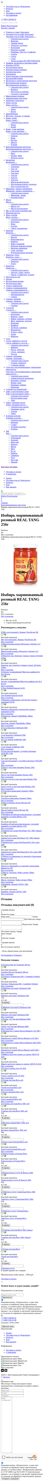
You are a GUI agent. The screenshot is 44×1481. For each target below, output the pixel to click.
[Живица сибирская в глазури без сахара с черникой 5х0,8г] (22, 702)
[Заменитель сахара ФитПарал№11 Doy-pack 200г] (22, 845)
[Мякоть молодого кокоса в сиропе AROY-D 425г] (22, 1057)
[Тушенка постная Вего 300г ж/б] (15, 1104)
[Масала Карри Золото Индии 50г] (16, 803)
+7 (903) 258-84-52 (8, 19)
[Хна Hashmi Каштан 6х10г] (13, 688)
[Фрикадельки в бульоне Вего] (14, 1154)
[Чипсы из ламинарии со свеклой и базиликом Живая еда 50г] (22, 859)
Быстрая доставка (9, 467)
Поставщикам (11, 15)
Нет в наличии (7, 616)
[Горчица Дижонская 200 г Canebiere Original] (20, 976)
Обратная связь (8, 1326)
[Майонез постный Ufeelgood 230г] (16, 988)
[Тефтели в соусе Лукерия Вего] (14, 1211)
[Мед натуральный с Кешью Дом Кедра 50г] (19, 632)
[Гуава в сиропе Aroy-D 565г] (13, 1068)
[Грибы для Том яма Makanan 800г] (16, 1019)
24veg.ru (6, 1377)
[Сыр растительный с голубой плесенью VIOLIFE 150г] (22, 753)
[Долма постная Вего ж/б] (12, 1080)
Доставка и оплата (13, 13)
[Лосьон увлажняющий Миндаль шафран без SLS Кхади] (22, 674)
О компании (11, 474)
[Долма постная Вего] (10, 1249)
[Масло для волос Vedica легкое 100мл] (17, 873)
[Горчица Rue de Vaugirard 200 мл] (15, 965)
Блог (8, 11)
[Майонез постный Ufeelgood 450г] (16, 1007)
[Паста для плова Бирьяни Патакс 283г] (18, 767)
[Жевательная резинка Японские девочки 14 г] (21, 644)
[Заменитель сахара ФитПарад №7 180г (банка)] (21, 831)
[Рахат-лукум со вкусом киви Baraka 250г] (19, 779)
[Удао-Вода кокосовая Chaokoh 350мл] (17, 791)
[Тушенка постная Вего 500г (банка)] (17, 1230)
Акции (9, 478)
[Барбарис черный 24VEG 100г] (14, 884)
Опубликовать (7, 955)
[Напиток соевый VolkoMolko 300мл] (17, 716)
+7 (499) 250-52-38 (8, 1320)
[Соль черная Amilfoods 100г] (13, 739)
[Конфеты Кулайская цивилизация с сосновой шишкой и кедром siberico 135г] (22, 817)
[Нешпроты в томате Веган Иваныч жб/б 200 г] (21, 1043)
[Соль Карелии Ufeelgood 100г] (14, 728)
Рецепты (9, 9)
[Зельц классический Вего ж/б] (14, 1142)
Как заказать (11, 487)
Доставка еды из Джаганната (18, 6)
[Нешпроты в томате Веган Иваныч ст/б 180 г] (21, 1031)
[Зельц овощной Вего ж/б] (12, 1092)
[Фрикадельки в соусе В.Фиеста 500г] (17, 1173)
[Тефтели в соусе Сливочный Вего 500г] (18, 1192)
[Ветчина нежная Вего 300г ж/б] (15, 1123)
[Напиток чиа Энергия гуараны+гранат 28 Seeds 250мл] (22, 658)
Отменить (17, 955)
